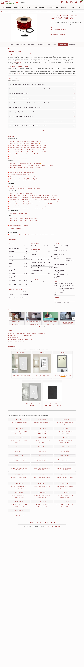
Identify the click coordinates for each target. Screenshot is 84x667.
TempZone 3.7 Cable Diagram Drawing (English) (21, 193)
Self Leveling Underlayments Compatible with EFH (22, 339)
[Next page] (73, 318)
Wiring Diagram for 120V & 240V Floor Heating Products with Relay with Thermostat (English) (32, 234)
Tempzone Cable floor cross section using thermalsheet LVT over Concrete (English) (29, 206)
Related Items (63, 44)
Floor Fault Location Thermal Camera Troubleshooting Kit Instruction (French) (28, 147)
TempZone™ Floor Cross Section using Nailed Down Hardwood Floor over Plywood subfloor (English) (34, 201)
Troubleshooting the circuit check (17, 341)
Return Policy (18, 73)
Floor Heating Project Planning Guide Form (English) (22, 176)
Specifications (40, 44)
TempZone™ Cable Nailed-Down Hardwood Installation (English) (25, 167)
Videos (48, 44)
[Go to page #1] (39, 326)
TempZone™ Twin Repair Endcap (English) (20, 158)
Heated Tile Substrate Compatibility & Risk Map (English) (23, 179)
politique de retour (19, 62)
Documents (31, 44)
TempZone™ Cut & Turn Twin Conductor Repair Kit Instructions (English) (27, 149)
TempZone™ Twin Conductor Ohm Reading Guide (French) (24, 154)
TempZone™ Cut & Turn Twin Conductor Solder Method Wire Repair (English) (28, 151)
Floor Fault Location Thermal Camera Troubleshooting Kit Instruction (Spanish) (28, 145)
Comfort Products (52, 7)
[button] (71, 2)
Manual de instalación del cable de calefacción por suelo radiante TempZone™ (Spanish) (31, 165)
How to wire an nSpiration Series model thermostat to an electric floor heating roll (50, 323)
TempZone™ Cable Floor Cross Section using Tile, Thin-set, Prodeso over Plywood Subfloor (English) (33, 195)
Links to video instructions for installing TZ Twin (21, 335)
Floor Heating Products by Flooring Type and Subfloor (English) (25, 188)
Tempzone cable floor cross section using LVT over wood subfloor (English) (27, 208)
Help (73, 7)
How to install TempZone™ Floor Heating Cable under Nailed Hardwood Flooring (33, 323)
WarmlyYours (9, 1)
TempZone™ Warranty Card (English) (19, 225)
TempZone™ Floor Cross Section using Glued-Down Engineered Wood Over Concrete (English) (32, 197)
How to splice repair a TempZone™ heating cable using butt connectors (16, 323)
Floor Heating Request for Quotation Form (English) (22, 172)
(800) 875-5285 (10, 3)
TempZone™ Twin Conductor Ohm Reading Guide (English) (24, 143)
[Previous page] (10, 318)
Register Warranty (15, 228)
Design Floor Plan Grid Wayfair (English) (19, 186)
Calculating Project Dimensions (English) (19, 174)
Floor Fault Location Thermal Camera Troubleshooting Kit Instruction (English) (28, 141)
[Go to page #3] (43, 326)
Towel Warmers (39, 7)
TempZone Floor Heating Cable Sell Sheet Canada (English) (24, 218)
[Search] (56, 2)
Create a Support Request (53, 526)
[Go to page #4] (44, 326)
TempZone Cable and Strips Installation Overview (67, 323)
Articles (54, 44)
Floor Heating (6, 7)
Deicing (28, 7)
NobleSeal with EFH (14, 337)
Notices (11, 44)
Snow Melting (18, 7)
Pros (80, 7)
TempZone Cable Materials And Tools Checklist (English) (23, 181)
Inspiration (64, 7)
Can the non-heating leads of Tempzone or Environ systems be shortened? (27, 333)
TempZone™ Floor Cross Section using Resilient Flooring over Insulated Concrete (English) (31, 203)
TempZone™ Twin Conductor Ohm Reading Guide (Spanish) (24, 156)
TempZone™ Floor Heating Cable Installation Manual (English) (25, 163)
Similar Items (72, 44)
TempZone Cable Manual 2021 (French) (19, 213)
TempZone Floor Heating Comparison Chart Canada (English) (24, 220)
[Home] (3, 2)
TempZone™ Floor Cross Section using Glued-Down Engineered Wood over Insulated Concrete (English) (34, 199)
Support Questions (20, 44)
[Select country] (17, 3)
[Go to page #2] (41, 326)
